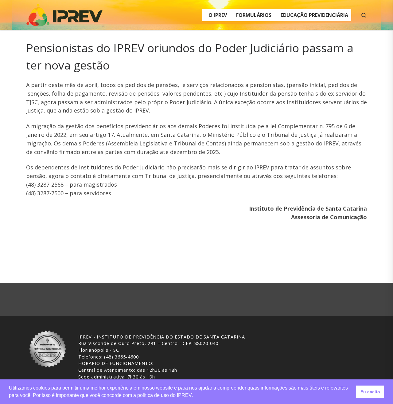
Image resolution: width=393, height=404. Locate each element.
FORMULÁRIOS (253, 15)
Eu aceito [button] (370, 391)
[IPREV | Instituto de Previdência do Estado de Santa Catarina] (64, 13)
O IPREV (217, 15)
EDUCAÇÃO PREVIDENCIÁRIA (314, 15)
